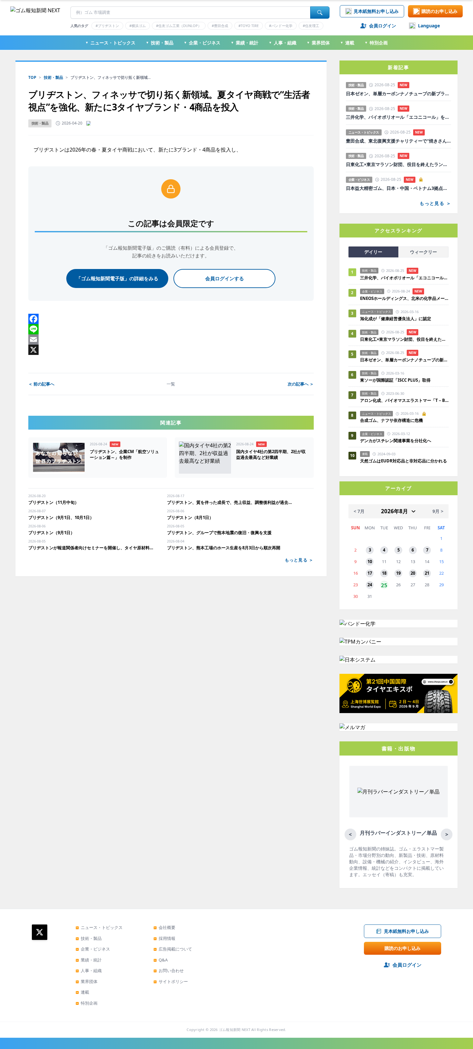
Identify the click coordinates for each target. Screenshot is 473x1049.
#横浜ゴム (137, 25)
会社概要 (164, 927)
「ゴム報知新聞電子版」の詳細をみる (117, 278)
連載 (347, 43)
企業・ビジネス (202, 43)
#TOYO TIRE (248, 25)
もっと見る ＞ (299, 560)
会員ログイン (382, 26)
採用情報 (164, 938)
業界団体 (318, 43)
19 (398, 573)
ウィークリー (423, 252)
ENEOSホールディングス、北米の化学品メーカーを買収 (404, 298)
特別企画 (376, 43)
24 (369, 585)
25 (384, 585)
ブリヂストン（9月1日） (51, 532)
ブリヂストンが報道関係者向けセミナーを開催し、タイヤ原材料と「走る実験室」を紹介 (92, 547)
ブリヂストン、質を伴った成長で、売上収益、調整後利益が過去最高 (231, 502)
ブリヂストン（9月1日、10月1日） (61, 517)
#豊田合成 (220, 25)
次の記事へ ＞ (301, 384)
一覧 (171, 384)
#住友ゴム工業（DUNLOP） (178, 25)
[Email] (171, 339)
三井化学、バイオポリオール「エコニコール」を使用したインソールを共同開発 (398, 117)
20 (413, 573)
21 (427, 573)
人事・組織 (282, 43)
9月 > (437, 511)
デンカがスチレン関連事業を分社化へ (395, 440)
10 (369, 561)
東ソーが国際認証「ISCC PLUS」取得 (395, 380)
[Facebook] (171, 319)
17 (369, 573)
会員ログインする (224, 278)
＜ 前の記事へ (41, 384)
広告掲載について (172, 949)
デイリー (373, 252)
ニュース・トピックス (110, 43)
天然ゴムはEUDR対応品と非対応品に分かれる (403, 460)
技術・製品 (159, 43)
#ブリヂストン (107, 25)
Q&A (160, 960)
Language (429, 26)
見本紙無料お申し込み (376, 11)
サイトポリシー (170, 981)
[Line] (171, 329)
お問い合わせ (168, 970)
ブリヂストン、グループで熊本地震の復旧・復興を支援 (219, 532)
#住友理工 (311, 25)
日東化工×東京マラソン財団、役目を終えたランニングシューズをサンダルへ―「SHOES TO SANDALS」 (398, 164)
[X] (171, 350)
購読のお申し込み (440, 11)
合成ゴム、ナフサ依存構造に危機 (391, 420)
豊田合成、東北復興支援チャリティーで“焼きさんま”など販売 (398, 141)
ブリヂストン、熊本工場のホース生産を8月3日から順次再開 (223, 547)
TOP (32, 77)
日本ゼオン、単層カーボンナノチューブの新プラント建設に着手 (398, 94)
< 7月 (359, 511)
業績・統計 (244, 43)
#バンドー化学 (280, 25)
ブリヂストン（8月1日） (190, 517)
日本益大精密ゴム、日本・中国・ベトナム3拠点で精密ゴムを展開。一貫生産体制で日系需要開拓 (398, 188)
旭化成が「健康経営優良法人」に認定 (395, 318)
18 (384, 573)
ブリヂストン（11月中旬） (53, 502)
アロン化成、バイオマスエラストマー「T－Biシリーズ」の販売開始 (404, 400)
